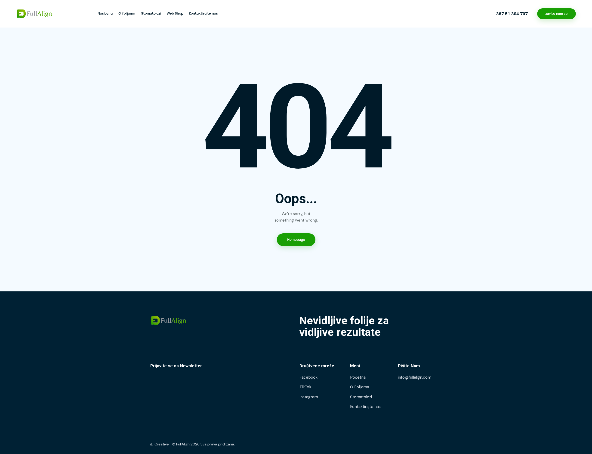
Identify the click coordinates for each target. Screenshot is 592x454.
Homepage (296, 240)
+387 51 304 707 (511, 14)
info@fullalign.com (414, 377)
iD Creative (159, 444)
